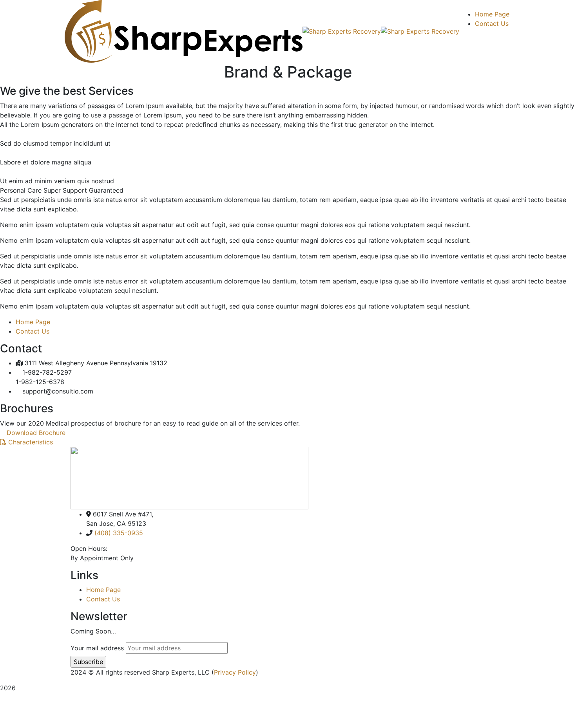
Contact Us (32, 331)
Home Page (33, 322)
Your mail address (97, 648)
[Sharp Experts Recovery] (183, 30)
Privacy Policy (235, 672)
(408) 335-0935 (118, 533)
